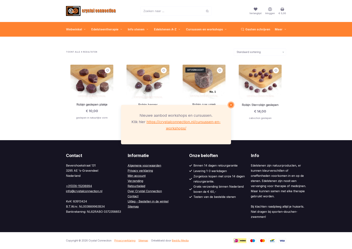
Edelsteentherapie (104, 29)
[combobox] (172, 11)
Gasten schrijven (257, 29)
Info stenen (136, 29)
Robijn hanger (148, 104)
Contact (133, 196)
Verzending (135, 181)
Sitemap (133, 206)
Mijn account (137, 176)
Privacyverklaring (124, 240)
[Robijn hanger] (147, 82)
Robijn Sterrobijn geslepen (260, 105)
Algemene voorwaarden (144, 165)
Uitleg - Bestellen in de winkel (148, 201)
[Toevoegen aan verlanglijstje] (108, 70)
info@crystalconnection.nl (84, 191)
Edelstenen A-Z (165, 29)
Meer (279, 29)
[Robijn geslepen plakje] (91, 82)
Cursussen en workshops (204, 29)
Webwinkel (74, 29)
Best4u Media (180, 240)
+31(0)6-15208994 (79, 186)
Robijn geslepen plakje (91, 104)
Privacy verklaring (140, 170)
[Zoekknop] (207, 11)
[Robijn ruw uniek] (204, 82)
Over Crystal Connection (145, 191)
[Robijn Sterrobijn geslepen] (260, 82)
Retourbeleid (136, 186)
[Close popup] (231, 104)
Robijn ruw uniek (204, 104)
